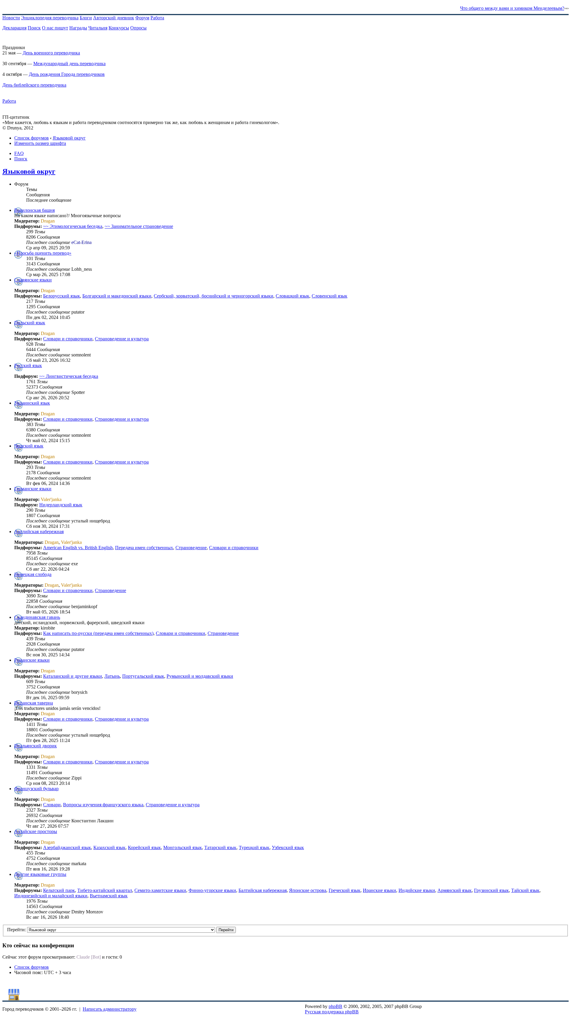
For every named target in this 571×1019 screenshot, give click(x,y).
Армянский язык (454, 890)
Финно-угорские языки (212, 890)
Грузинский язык (491, 890)
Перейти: (16, 929)
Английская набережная (39, 531)
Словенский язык (329, 295)
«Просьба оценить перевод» (42, 253)
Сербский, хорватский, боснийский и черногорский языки (213, 295)
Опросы (138, 27)
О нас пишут (55, 27)
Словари (52, 804)
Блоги (86, 17)
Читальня (97, 27)
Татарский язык (220, 847)
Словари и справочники (67, 338)
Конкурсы (119, 27)
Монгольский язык (182, 847)
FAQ (19, 153)
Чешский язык (28, 445)
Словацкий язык (292, 295)
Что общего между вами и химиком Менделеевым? (512, 8)
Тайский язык (525, 890)
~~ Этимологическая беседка (72, 226)
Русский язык (28, 365)
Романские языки (32, 660)
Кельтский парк (59, 890)
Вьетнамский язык (109, 895)
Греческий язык (344, 890)
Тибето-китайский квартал (104, 890)
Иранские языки (379, 890)
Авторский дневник (113, 17)
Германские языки (32, 488)
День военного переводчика (51, 52)
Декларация (14, 27)
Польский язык (29, 322)
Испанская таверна (33, 702)
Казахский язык (109, 847)
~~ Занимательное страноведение (139, 226)
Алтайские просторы (35, 831)
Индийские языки (417, 890)
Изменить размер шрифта (40, 143)
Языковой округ (69, 137)
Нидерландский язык (60, 504)
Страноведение (191, 547)
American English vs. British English (78, 547)
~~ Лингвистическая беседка (68, 376)
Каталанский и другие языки (72, 676)
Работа (157, 17)
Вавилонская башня (34, 210)
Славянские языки (33, 279)
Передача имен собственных (144, 547)
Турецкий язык (254, 847)
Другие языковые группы (40, 874)
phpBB (335, 1006)
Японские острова (307, 890)
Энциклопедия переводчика (50, 17)
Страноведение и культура (122, 338)
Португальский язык (143, 676)
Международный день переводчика (69, 63)
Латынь (112, 676)
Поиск (34, 27)
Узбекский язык (288, 847)
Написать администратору (110, 1009)
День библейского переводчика (34, 84)
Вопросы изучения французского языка (103, 804)
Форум (142, 17)
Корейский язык (144, 847)
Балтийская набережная (263, 890)
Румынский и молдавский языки (200, 676)
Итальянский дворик (35, 745)
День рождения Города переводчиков (67, 74)
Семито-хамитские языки (160, 890)
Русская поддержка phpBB (332, 1011)
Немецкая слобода (32, 574)
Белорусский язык (61, 295)
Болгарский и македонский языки (116, 295)
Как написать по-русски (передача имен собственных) (98, 633)
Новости (11, 17)
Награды (78, 27)
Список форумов (31, 137)
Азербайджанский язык (67, 847)
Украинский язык (32, 403)
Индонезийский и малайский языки (50, 895)
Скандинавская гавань (37, 617)
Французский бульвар (36, 788)
